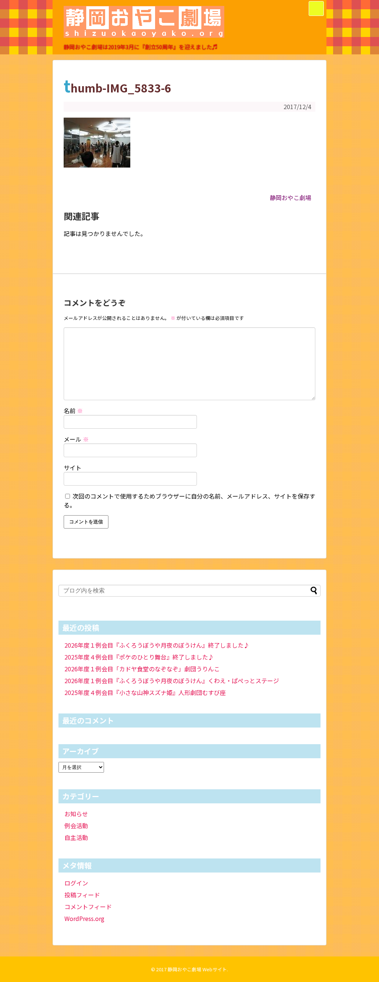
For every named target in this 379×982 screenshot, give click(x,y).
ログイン (76, 882)
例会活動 (76, 825)
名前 (73, 410)
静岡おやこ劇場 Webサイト (197, 969)
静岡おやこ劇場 (290, 197)
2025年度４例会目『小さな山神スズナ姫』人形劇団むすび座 (145, 692)
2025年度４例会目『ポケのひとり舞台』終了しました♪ (139, 656)
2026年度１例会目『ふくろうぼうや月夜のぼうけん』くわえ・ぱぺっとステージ (171, 680)
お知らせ (76, 813)
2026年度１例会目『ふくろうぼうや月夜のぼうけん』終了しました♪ (156, 645)
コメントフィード (88, 906)
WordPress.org (84, 918)
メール (76, 439)
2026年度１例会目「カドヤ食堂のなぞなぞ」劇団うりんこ (142, 668)
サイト (72, 467)
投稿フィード (82, 894)
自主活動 (76, 837)
